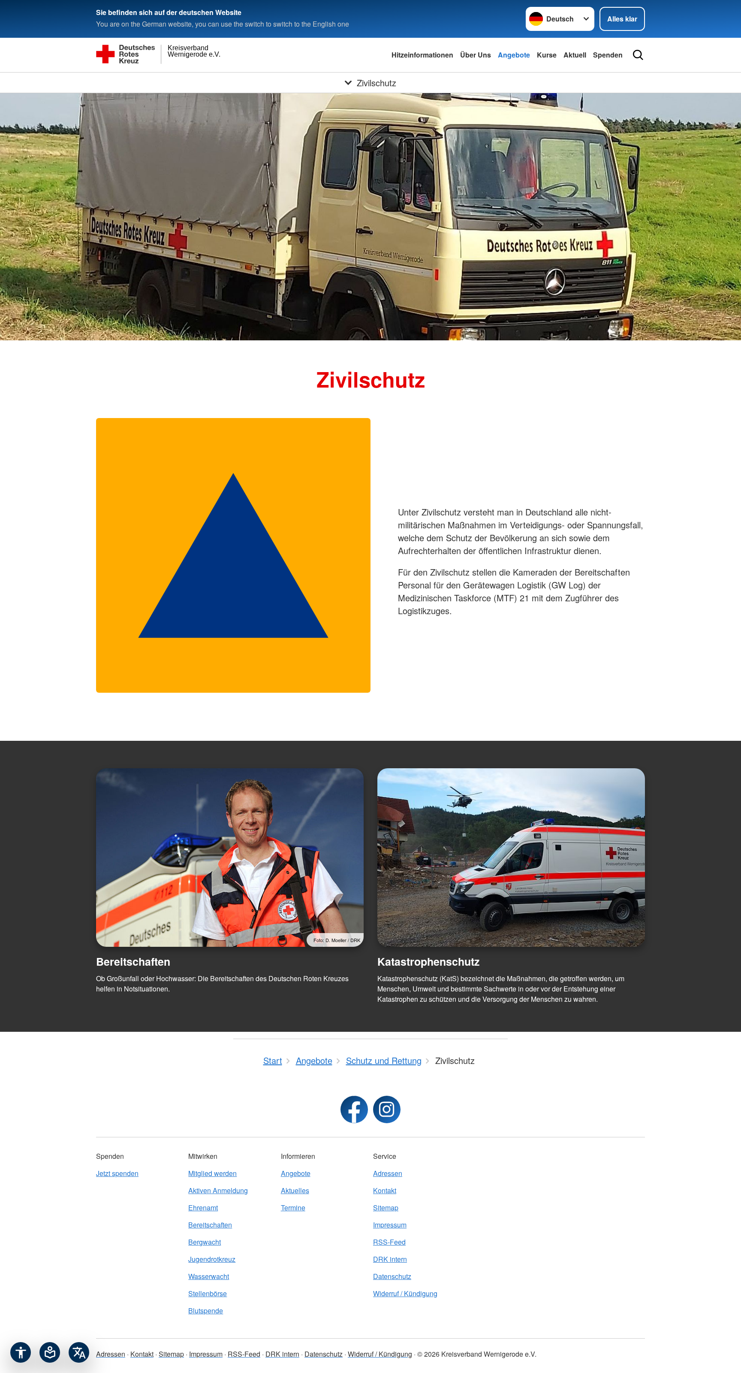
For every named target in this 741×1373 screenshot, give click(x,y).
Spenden (608, 55)
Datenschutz (392, 1276)
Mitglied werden (212, 1173)
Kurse (547, 55)
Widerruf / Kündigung (405, 1293)
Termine (293, 1207)
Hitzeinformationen (422, 55)
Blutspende (205, 1310)
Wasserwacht (208, 1276)
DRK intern (390, 1259)
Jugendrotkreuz (211, 1259)
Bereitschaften (133, 961)
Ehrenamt (203, 1207)
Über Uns (475, 55)
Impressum (390, 1225)
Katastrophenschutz (428, 961)
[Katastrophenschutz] (511, 857)
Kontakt (384, 1190)
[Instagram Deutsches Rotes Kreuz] (387, 1109)
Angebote (514, 55)
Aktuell (574, 55)
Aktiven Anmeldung (218, 1190)
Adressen (387, 1173)
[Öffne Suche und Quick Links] (638, 55)
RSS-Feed (389, 1242)
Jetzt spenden (117, 1173)
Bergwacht (204, 1242)
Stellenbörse (207, 1293)
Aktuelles (295, 1190)
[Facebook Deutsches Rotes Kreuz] (354, 1109)
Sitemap (385, 1207)
